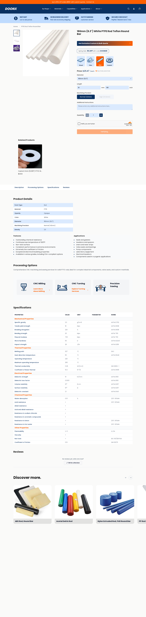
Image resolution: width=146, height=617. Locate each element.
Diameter (80, 75)
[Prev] (126, 478)
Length (79, 84)
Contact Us (90, 2)
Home (15, 26)
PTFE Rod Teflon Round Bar (31, 26)
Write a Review (75, 463)
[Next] (131, 478)
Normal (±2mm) (86, 97)
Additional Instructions (85, 102)
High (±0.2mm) (104, 97)
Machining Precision (84, 93)
